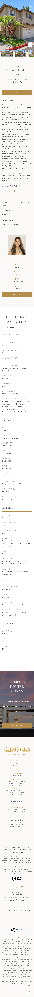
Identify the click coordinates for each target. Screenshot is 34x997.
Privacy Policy (25, 910)
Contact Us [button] (17, 725)
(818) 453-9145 (17, 803)
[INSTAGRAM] (17, 887)
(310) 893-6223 (17, 794)
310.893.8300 (17, 776)
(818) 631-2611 (17, 274)
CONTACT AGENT (17, 295)
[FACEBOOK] (12, 887)
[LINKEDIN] (22, 887)
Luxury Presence (17, 900)
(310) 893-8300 (17, 785)
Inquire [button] (17, 92)
